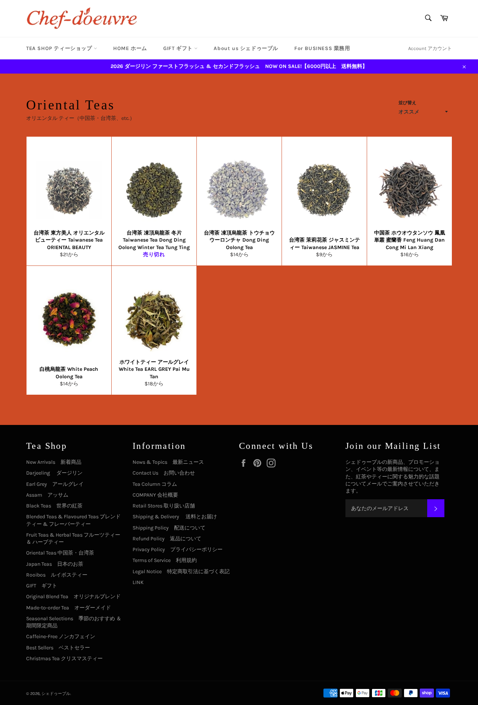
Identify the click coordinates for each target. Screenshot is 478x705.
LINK (138, 582)
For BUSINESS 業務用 (322, 48)
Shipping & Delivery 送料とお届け (175, 516)
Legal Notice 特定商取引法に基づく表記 (181, 571)
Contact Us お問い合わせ (164, 473)
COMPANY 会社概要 (155, 495)
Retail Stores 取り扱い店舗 (164, 506)
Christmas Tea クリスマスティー (64, 658)
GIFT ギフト (178, 48)
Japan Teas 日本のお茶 (54, 564)
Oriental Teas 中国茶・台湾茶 (60, 553)
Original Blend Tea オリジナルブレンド (73, 596)
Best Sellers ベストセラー (58, 648)
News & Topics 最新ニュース (168, 462)
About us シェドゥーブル (246, 48)
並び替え (407, 102)
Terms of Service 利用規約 (165, 560)
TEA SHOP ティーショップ (60, 48)
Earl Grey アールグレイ (55, 484)
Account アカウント (430, 48)
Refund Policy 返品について (167, 538)
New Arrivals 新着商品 (53, 462)
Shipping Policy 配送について (169, 528)
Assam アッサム (47, 495)
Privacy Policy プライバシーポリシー (178, 549)
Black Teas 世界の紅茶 (54, 506)
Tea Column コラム (155, 484)
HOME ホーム (130, 48)
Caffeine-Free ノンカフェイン (60, 636)
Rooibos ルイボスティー (56, 575)
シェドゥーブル (55, 693)
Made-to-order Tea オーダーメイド (68, 608)
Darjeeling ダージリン (54, 473)
